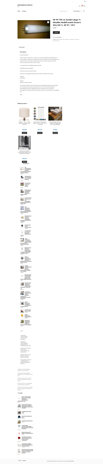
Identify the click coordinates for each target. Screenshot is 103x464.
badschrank (58, 39)
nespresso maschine (74, 39)
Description (22, 47)
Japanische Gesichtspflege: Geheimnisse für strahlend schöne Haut (26, 343)
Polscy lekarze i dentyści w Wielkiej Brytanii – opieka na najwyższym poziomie (26, 361)
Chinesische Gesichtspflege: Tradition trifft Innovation (24, 337)
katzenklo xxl (67, 39)
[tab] (22, 47)
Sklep (19, 11)
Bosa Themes (71, 461)
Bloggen (24, 11)
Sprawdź (56, 32)
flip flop (62, 39)
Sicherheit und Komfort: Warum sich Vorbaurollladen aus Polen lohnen (26, 350)
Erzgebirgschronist (25, 6)
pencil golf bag (56, 40)
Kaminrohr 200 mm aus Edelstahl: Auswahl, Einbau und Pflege (26, 356)
